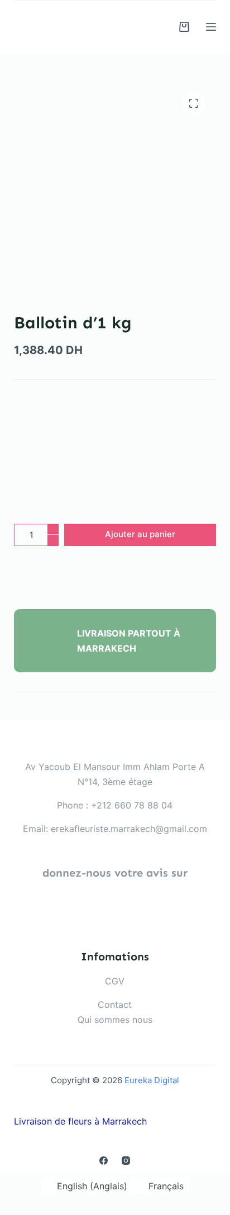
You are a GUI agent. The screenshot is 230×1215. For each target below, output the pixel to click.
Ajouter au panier (140, 534)
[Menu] (211, 27)
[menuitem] (87, 1186)
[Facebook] (103, 1160)
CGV (114, 981)
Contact (115, 1004)
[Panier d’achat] (184, 27)
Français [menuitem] (166, 1186)
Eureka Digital (151, 1080)
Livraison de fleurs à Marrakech (80, 1121)
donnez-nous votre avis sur (115, 872)
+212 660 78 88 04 (131, 805)
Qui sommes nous (115, 1019)
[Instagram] (126, 1160)
